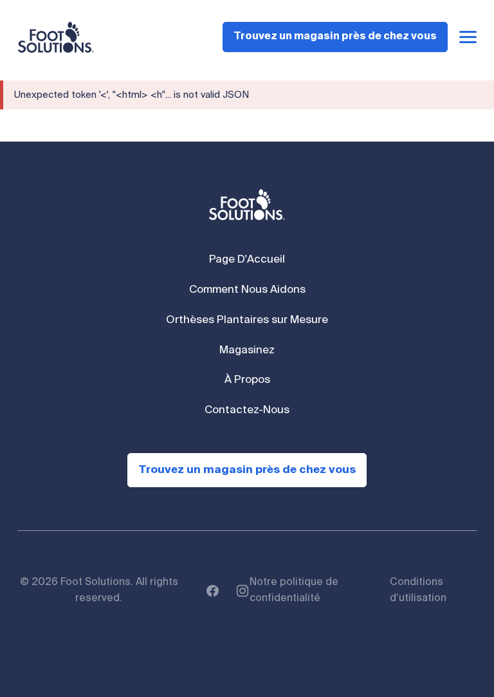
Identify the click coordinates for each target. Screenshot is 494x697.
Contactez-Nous (247, 410)
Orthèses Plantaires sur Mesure (247, 320)
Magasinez (247, 350)
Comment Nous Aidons (247, 289)
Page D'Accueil (247, 259)
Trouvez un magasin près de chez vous (335, 37)
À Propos (247, 380)
